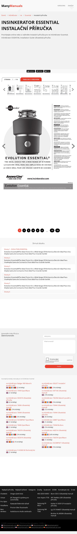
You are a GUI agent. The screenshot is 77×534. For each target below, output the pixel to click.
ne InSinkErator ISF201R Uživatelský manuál (18, 439)
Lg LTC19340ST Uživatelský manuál (63, 510)
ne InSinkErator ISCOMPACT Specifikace (20, 420)
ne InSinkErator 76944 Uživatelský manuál (53, 406)
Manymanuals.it (52, 525)
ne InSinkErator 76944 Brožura (52, 425)
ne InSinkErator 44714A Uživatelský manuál (54, 392)
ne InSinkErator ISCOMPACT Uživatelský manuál (55, 444)
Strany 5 (7, 283)
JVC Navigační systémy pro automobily (19, 499)
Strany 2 (7, 258)
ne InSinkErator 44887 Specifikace (53, 420)
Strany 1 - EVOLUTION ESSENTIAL (15, 249)
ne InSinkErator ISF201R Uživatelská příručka (18, 399)
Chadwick (3, 494)
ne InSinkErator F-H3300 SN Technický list (20, 450)
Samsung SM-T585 (42, 510)
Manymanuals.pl (9, 527)
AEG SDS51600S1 (43, 494)
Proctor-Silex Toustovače (19, 508)
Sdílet (40, 71)
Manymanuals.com (10, 525)
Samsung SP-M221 (42, 504)
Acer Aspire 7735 (43, 498)
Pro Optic (3, 502)
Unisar (2, 498)
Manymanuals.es (37, 527)
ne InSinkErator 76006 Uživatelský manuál (18, 406)
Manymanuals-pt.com (53, 527)
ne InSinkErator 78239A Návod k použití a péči (56, 399)
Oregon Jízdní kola (16, 494)
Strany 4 (7, 275)
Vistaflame (4, 505)
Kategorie (61, 6)
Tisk (48, 71)
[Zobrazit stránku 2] (73, 148)
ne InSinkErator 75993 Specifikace (18, 391)
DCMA (54, 490)
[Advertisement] (38, 56)
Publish (59, 366)
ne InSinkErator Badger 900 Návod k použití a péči (18, 384)
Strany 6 (7, 292)
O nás (73, 490)
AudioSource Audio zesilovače (20, 511)
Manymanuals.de (25, 525)
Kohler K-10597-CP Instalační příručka (61, 505)
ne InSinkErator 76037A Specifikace (54, 438)
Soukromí (47, 490)
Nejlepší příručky (8, 490)
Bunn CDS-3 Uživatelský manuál (62, 494)
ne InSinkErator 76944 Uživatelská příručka (18, 414)
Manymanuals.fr (39, 525)
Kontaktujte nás (63, 490)
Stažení (31, 71)
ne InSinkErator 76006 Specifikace (18, 425)
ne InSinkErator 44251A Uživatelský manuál (54, 431)
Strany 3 (7, 266)
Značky (71, 6)
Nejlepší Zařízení (21, 490)
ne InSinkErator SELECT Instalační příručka (53, 384)
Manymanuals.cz (23, 527)
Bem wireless (3, 510)
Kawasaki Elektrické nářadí (19, 504)
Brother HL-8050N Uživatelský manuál (61, 514)
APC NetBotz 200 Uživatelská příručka (61, 499)
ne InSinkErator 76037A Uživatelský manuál (18, 431)
